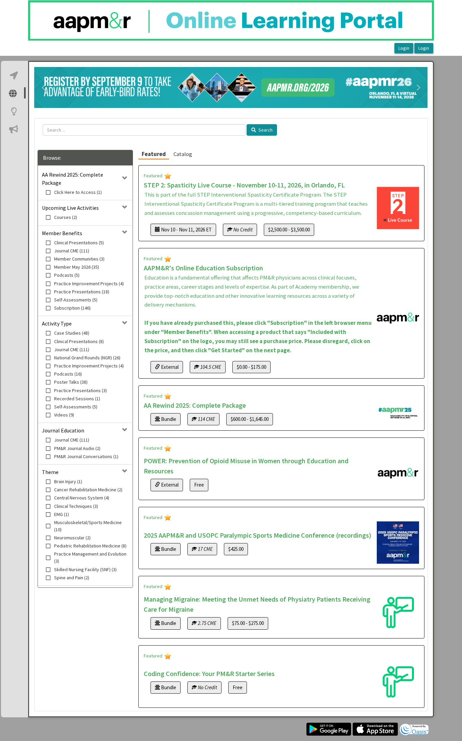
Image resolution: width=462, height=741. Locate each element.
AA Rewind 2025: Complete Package (195, 405)
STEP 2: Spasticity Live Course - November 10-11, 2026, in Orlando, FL (244, 185)
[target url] (14, 75)
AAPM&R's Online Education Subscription (203, 268)
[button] (44, 87)
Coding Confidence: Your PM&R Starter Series (209, 673)
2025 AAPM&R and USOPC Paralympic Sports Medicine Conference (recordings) (257, 535)
